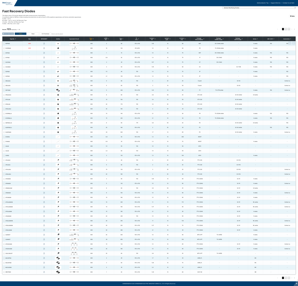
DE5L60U (8, 81)
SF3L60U (8, 160)
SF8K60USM (9, 188)
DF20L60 (8, 104)
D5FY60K (8, 90)
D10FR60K (8, 48)
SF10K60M (8, 197)
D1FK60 (8, 57)
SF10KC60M (9, 244)
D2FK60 (8, 71)
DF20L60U (8, 109)
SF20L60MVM (9, 220)
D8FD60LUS (9, 122)
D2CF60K (8, 62)
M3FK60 (8, 43)
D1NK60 (8, 141)
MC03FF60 (8, 258)
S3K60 (7, 155)
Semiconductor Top (263, 3)
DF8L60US (8, 95)
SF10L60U (8, 169)
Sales (293, 16)
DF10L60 (8, 99)
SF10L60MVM (9, 202)
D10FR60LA (9, 113)
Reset (33, 33)
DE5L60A (8, 85)
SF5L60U (8, 164)
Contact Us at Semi (288, 3)
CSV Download (45, 33)
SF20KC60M (9, 248)
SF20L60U (8, 174)
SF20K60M (8, 216)
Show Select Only (8, 33)
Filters (20, 33)
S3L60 (7, 150)
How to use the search (57, 33)
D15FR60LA (9, 118)
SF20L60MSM (9, 225)
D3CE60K (8, 67)
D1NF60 (8, 136)
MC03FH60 (8, 262)
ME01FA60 (8, 272)
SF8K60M (8, 192)
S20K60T (8, 234)
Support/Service (276, 3)
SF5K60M (8, 183)
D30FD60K (8, 132)
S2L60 (7, 146)
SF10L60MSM (9, 206)
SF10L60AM (9, 211)
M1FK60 (8, 53)
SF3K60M (8, 178)
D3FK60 (8, 76)
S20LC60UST (9, 253)
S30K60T (8, 239)
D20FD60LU (9, 127)
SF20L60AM (9, 230)
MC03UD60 (9, 267)
